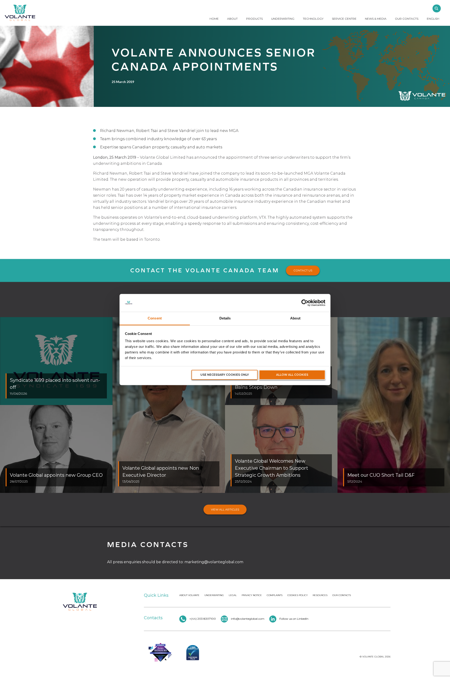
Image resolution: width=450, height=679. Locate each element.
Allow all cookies (292, 374)
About (232, 18)
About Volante (189, 595)
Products (254, 18)
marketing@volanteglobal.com (213, 562)
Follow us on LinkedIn (293, 618)
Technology (313, 18)
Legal (233, 595)
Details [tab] (225, 318)
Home (214, 18)
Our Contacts (406, 18)
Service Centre (344, 18)
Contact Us (302, 270)
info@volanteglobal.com (247, 618)
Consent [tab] (155, 318)
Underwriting (282, 18)
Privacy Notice (252, 595)
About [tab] (295, 318)
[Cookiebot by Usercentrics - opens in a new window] (304, 302)
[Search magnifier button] (436, 8)
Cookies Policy (297, 595)
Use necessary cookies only (224, 374)
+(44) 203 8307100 (202, 618)
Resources (320, 595)
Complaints (274, 595)
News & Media (375, 18)
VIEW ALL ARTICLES (225, 509)
